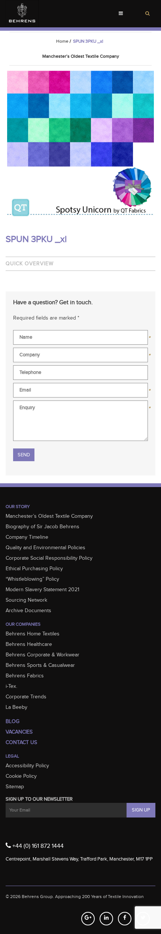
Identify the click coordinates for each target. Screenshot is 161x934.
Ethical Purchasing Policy (34, 569)
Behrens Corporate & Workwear (42, 655)
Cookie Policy (21, 776)
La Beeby (16, 707)
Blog (12, 722)
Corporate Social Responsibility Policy (49, 558)
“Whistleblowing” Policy (32, 579)
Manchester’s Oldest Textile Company (49, 516)
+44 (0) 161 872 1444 (37, 846)
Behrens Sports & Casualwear (40, 665)
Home (62, 41)
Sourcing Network (26, 600)
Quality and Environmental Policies (45, 548)
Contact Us (21, 743)
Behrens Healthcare (29, 644)
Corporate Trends (26, 697)
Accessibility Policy (27, 766)
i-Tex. (11, 686)
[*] (80, 339)
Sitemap (15, 787)
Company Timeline (27, 537)
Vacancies (19, 732)
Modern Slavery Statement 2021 (42, 590)
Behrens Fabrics (25, 676)
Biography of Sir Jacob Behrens (42, 527)
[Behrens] (22, 13)
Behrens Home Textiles (33, 634)
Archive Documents (28, 611)
